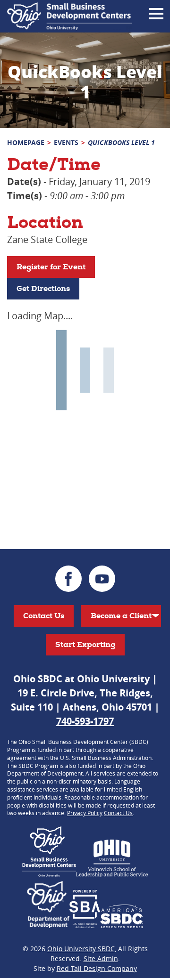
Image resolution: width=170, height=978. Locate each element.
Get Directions (43, 288)
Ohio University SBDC (81, 948)
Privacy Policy (84, 812)
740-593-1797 (85, 721)
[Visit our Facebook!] (68, 579)
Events (66, 142)
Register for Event (51, 267)
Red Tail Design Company (97, 968)
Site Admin (101, 958)
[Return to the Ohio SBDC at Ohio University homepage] (69, 16)
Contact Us (43, 616)
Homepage (25, 142)
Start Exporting (85, 644)
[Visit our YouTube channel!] (102, 579)
